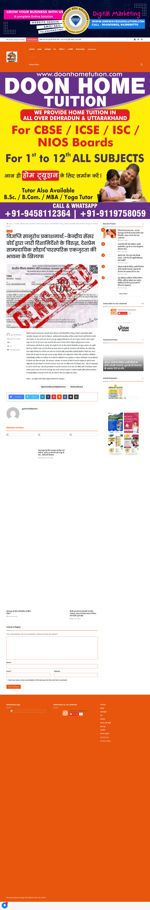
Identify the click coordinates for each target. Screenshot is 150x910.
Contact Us (92, 49)
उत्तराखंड (31, 49)
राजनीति (70, 49)
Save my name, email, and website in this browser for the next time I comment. (37, 680)
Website (57, 671)
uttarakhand (77, 387)
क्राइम (39, 49)
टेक (55, 49)
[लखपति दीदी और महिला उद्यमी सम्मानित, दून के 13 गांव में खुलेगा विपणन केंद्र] (109, 247)
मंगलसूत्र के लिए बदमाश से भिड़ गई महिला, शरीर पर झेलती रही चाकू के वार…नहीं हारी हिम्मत (51, 452)
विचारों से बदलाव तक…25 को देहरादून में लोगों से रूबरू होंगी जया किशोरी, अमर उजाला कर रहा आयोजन (130, 234)
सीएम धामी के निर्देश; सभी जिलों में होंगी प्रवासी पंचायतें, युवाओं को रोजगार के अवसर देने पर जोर (65, 39)
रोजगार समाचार (80, 49)
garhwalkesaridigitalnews (54, 387)
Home (10, 224)
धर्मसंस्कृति (48, 49)
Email (9, 671)
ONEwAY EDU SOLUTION (36, 898)
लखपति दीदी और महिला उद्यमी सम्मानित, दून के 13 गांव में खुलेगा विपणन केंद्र (130, 246)
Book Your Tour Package (123, 322)
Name (9, 662)
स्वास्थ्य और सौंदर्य (105, 723)
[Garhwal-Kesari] (11, 57)
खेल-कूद (102, 726)
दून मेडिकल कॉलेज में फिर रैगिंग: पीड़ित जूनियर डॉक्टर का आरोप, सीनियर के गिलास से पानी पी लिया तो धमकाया (130, 281)
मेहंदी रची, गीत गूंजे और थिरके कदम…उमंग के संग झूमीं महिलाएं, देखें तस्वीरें (130, 258)
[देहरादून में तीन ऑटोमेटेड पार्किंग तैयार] (20, 521)
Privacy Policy (34, 64)
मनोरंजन (61, 49)
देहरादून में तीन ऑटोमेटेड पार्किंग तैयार (18, 612)
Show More (123, 294)
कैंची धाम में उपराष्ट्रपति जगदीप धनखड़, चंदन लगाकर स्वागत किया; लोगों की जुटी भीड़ (83, 613)
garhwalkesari (16, 335)
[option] (123, 358)
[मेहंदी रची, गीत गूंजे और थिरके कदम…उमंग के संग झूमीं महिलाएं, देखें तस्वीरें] (109, 258)
